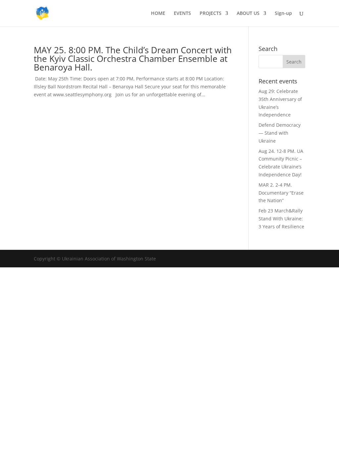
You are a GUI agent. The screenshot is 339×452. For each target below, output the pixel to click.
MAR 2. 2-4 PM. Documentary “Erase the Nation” (281, 193)
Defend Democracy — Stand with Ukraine (280, 133)
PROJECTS (210, 13)
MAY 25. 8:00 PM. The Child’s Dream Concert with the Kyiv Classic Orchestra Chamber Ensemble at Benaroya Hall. (133, 58)
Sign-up (283, 13)
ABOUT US (248, 13)
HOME (158, 13)
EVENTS (182, 13)
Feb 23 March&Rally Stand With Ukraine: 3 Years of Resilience (281, 218)
